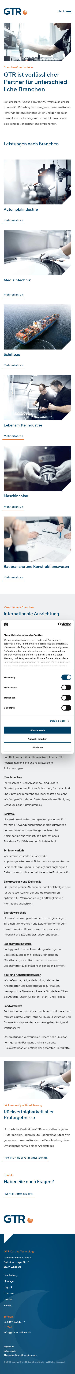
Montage (9, 1281)
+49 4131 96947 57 (14, 1322)
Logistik (8, 1287)
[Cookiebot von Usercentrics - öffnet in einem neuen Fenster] (56, 624)
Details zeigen (57, 720)
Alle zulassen (37, 730)
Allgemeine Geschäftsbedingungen (20, 1355)
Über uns (9, 1293)
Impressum (9, 1347)
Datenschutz (10, 1351)
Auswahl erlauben (37, 739)
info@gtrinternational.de (17, 1332)
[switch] (66, 687)
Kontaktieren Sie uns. (19, 1194)
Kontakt (8, 1306)
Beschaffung (10, 1275)
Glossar (8, 1299)
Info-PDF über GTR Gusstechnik (25, 1157)
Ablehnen (37, 747)
